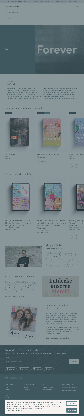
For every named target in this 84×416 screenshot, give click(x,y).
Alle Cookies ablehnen (14, 410)
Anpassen (72, 403)
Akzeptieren (72, 410)
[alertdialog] (42, 407)
